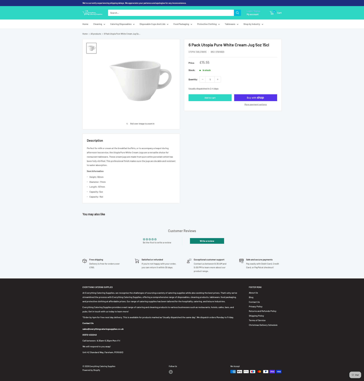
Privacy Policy (255, 306)
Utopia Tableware (198, 52)
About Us (253, 292)
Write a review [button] (207, 240)
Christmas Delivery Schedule (263, 325)
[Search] (237, 13)
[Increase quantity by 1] (218, 79)
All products (96, 34)
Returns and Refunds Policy (262, 311)
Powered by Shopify (91, 370)
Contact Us (254, 302)
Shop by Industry (251, 24)
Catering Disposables (121, 24)
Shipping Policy (256, 315)
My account (252, 14)
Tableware (230, 24)
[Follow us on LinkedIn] (171, 372)
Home (85, 24)
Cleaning (97, 24)
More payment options (255, 104)
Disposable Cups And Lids (152, 24)
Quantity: (193, 79)
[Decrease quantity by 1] (203, 79)
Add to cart (210, 97)
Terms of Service (257, 320)
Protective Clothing (207, 24)
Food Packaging (181, 24)
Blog (251, 297)
